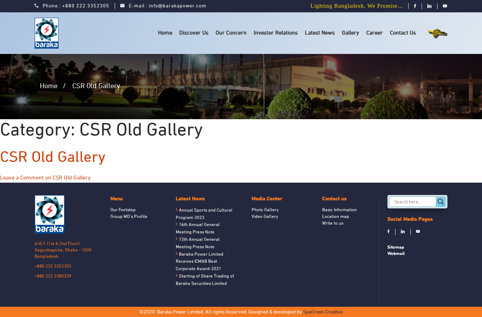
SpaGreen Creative (323, 312)
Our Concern (231, 33)
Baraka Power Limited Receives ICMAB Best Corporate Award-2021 (199, 262)
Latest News (320, 33)
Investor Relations (276, 33)
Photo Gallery (265, 210)
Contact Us (403, 33)
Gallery (350, 33)
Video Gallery (265, 217)
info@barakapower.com (177, 6)
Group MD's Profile (128, 217)
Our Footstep (122, 210)
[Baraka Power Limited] (48, 33)
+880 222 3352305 (85, 6)
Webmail (396, 253)
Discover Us (194, 33)
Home (165, 33)
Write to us (332, 223)
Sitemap (395, 247)
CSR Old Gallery (53, 158)
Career (374, 33)
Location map (335, 217)
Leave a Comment (45, 178)
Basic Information (339, 210)
